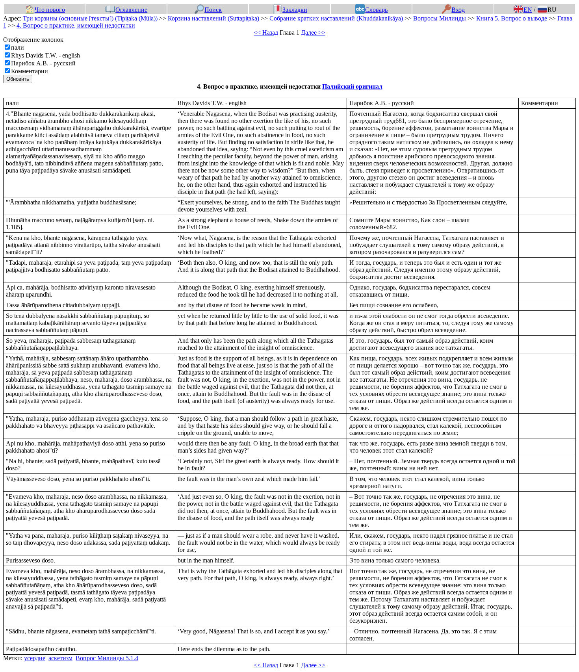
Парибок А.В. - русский (43, 63)
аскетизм (60, 658)
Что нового (50, 9)
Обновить (17, 79)
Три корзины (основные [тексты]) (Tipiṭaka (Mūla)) (90, 18)
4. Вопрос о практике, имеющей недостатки (76, 25)
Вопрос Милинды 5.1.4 (107, 658)
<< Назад (266, 32)
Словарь (376, 9)
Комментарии (29, 71)
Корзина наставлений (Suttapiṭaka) (213, 18)
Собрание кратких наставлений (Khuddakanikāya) (336, 18)
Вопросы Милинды (439, 18)
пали (17, 47)
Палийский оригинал (352, 86)
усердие (34, 658)
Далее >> (313, 32)
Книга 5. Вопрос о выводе (511, 18)
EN (527, 9)
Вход (458, 9)
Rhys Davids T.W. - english (45, 55)
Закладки (294, 9)
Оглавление (131, 9)
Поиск (213, 9)
